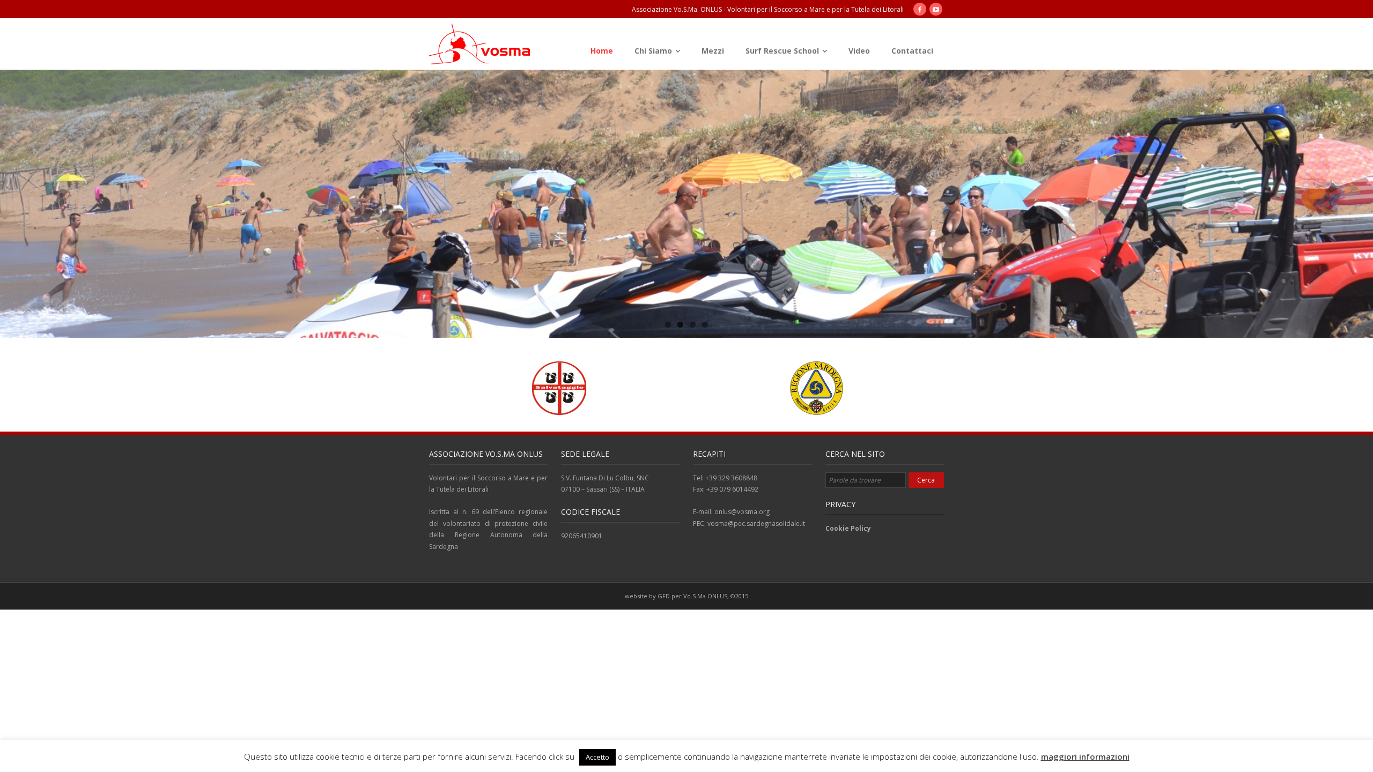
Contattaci (912, 51)
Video (859, 51)
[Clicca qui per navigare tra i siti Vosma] (481, 45)
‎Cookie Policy (848, 528)
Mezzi (713, 51)
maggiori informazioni (1085, 756)
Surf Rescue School (782, 51)
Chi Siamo (653, 51)
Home (601, 51)
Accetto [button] (597, 757)
